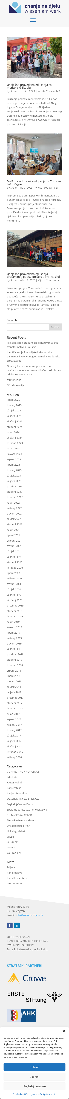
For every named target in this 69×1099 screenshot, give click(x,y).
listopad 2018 (15, 665)
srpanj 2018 (14, 670)
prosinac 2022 (15, 486)
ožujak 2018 (14, 686)
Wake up (12, 847)
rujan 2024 (13, 432)
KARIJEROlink (14, 782)
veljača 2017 (14, 741)
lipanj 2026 (13, 399)
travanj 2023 (14, 470)
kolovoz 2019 (14, 627)
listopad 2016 (15, 752)
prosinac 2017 (15, 697)
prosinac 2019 (15, 605)
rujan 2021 (13, 529)
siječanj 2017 (14, 746)
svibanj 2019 (14, 638)
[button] (63, 1031)
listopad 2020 (15, 567)
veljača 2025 (14, 416)
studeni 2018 (14, 659)
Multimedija (14, 380)
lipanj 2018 (13, 676)
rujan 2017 (13, 714)
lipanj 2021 (13, 535)
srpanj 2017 (14, 719)
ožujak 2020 (14, 589)
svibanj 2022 (14, 508)
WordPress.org (15, 883)
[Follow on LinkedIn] (17, 925)
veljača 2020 (14, 594)
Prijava (11, 867)
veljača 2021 (14, 556)
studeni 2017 (14, 703)
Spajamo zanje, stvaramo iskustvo (27, 809)
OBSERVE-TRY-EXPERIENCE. (23, 798)
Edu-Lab (12, 777)
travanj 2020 (14, 584)
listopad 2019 (15, 616)
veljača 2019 (14, 648)
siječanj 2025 (14, 421)
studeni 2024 (14, 426)
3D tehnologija (15, 385)
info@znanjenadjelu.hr (29, 915)
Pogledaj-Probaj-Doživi (20, 804)
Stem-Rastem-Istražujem (21, 820)
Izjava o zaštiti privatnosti (42, 1094)
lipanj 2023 (13, 464)
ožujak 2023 (14, 475)
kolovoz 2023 (14, 454)
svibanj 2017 (14, 724)
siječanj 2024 (14, 437)
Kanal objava (14, 872)
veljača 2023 (14, 481)
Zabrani (34, 1076)
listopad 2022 (15, 497)
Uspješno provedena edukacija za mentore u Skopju (29, 86)
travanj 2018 (14, 681)
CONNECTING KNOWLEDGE (23, 771)
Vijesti (41, 91)
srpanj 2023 (14, 459)
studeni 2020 (14, 562)
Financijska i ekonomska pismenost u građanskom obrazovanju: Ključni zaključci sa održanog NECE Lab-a (34, 370)
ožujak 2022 (14, 518)
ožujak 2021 (14, 551)
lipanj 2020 (13, 573)
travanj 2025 (14, 405)
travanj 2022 (14, 513)
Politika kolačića (20, 1094)
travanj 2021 (14, 546)
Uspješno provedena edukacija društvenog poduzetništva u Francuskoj (33, 275)
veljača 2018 (14, 692)
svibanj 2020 (14, 578)
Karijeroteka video (17, 793)
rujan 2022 (13, 502)
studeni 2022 (14, 491)
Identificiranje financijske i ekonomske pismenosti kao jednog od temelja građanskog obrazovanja (34, 356)
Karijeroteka (14, 788)
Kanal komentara (17, 878)
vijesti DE (12, 842)
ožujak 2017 (14, 735)
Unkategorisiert (16, 831)
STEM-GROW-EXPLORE (20, 815)
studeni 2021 (14, 524)
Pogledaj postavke (35, 1086)
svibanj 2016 (14, 757)
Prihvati (34, 1067)
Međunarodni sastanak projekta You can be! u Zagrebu (34, 182)
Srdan (14, 91)
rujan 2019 (13, 621)
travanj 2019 (14, 643)
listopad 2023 (15, 443)
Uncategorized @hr (18, 825)
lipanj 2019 (13, 632)
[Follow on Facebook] (10, 925)
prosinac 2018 (15, 654)
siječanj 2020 (14, 600)
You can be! (53, 91)
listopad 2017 (15, 708)
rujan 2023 (13, 448)
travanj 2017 (14, 730)
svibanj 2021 (14, 540)
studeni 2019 (14, 611)
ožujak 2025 (14, 410)
